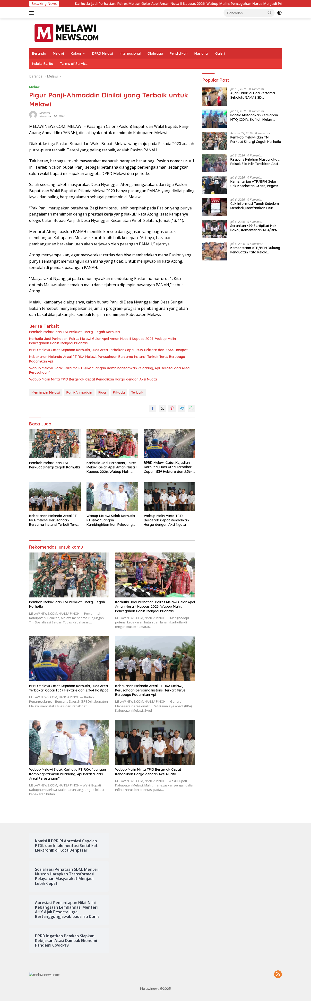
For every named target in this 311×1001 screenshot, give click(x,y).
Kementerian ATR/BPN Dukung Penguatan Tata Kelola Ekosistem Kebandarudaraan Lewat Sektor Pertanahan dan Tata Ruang (255, 250)
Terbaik (137, 392)
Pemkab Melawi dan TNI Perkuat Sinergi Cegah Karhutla (74, 332)
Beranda (39, 53)
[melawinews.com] (66, 33)
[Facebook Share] (152, 408)
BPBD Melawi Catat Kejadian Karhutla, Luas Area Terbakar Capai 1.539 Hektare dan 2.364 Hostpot (108, 350)
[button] (270, 13)
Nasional (201, 53)
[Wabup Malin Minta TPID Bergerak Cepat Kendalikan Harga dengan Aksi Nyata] (169, 496)
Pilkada (119, 392)
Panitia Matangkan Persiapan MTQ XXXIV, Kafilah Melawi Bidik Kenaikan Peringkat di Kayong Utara (254, 117)
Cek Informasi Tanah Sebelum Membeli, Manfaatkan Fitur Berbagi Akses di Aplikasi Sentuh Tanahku (254, 205)
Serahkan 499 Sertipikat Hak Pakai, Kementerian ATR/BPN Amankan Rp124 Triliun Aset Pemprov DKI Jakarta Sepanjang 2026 (253, 228)
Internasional (130, 53)
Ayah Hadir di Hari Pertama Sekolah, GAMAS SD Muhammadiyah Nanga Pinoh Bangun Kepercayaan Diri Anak (255, 95)
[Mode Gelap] (279, 13)
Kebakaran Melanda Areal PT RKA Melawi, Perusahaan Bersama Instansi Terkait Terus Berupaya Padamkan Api (107, 358)
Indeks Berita (42, 63)
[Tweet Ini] (162, 408)
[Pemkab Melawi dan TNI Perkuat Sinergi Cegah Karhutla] (55, 443)
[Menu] (32, 13)
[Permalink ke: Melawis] (33, 114)
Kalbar (76, 53)
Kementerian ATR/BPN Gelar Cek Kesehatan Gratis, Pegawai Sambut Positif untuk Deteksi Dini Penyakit (255, 183)
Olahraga (155, 53)
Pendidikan (179, 53)
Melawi (58, 53)
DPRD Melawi (102, 53)
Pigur (102, 392)
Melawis (44, 113)
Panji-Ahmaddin (79, 392)
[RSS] (278, 974)
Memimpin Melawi (46, 392)
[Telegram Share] (181, 408)
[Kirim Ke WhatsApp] (191, 408)
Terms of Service (73, 63)
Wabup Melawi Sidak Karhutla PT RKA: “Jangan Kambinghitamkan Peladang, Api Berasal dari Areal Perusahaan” (109, 370)
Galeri (220, 53)
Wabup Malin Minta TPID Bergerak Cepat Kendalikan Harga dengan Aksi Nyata (93, 379)
